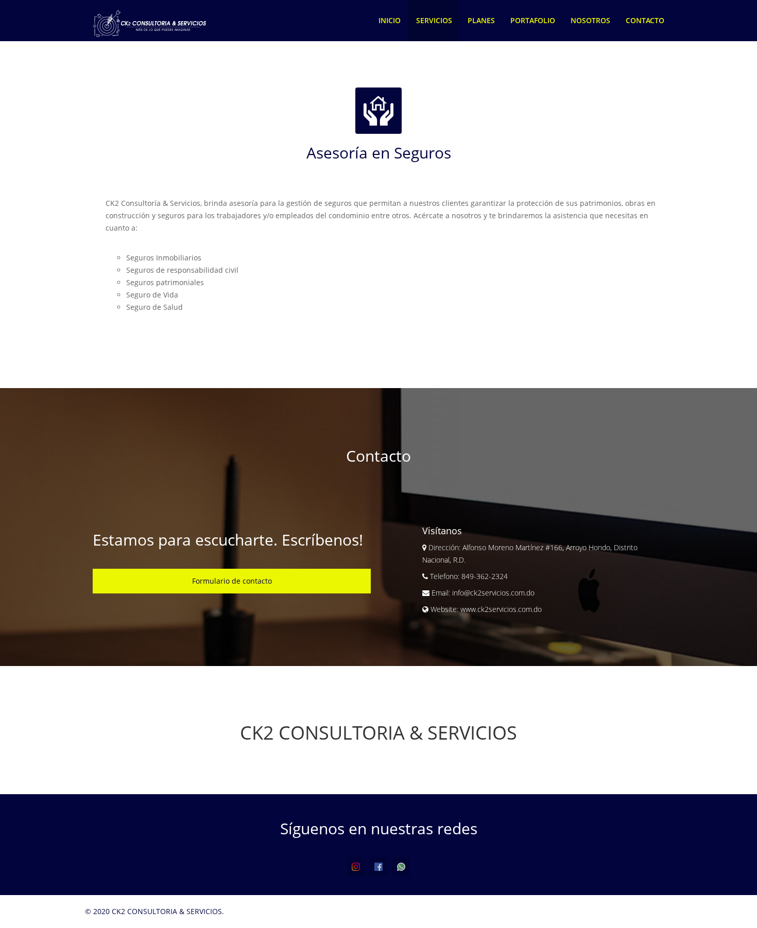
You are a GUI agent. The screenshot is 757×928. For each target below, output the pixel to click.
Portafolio (532, 20)
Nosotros (590, 20)
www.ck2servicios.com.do (501, 609)
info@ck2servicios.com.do (492, 593)
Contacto (645, 20)
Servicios (434, 20)
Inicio (389, 20)
